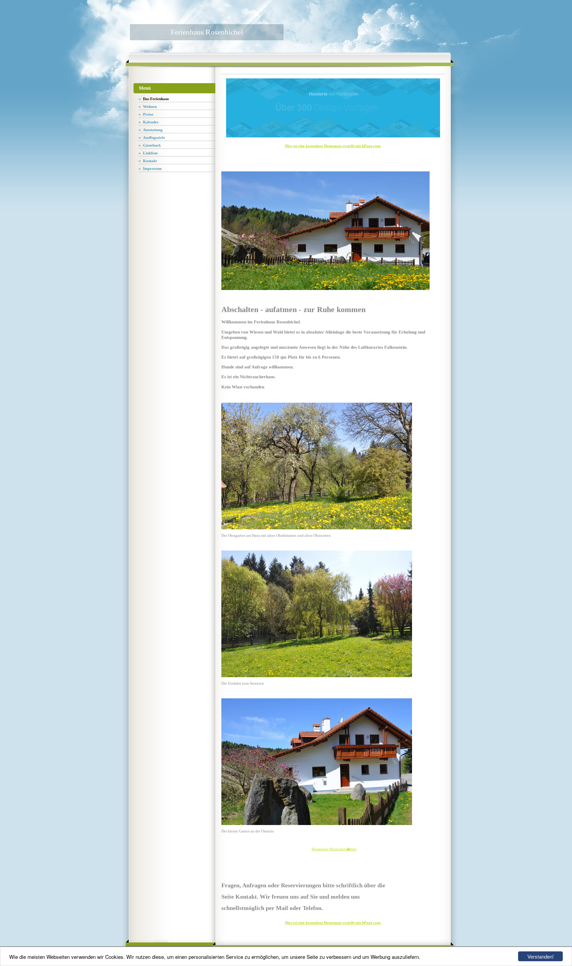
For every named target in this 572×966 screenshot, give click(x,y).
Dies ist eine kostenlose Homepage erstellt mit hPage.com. (333, 146)
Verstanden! (540, 956)
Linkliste (150, 153)
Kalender (151, 122)
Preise (148, 114)
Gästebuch (152, 145)
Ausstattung (153, 130)
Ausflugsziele (154, 137)
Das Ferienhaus (156, 99)
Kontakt (150, 161)
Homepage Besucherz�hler (334, 849)
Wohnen (150, 106)
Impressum (152, 168)
